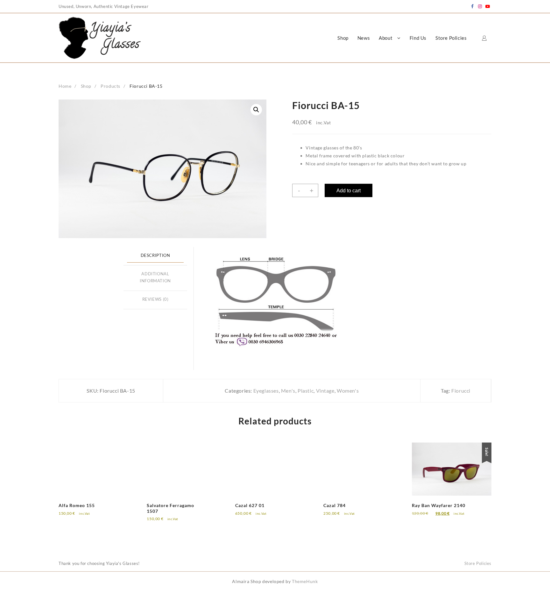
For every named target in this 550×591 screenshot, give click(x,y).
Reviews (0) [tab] (155, 299)
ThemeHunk (305, 581)
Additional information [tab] (155, 277)
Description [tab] (155, 255)
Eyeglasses (266, 391)
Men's (288, 391)
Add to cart (348, 190)
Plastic (306, 391)
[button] (256, 109)
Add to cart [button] (76, 517)
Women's (348, 391)
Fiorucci (460, 391)
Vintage (325, 391)
